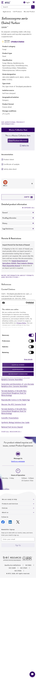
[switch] (31, 341)
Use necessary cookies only (18, 374)
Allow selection (18, 369)
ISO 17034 (17, 571)
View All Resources (10, 432)
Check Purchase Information (18, 140)
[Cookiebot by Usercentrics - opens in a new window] (26, 303)
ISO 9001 (28, 565)
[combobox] (16, 7)
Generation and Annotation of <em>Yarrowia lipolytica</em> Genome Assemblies (17, 385)
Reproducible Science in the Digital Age (15, 400)
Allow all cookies (18, 365)
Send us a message (18, 461)
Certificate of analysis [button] (11, 164)
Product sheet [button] (9, 159)
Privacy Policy (21, 323)
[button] (33, 7)
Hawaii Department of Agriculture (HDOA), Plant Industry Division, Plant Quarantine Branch (17, 263)
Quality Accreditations (13, 565)
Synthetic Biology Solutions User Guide (15, 422)
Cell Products (17, 12)
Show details (28, 359)
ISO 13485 (12, 568)
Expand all (29, 208)
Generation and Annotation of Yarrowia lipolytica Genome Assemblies (15, 378)
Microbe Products (30, 12)
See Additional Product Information (13, 123)
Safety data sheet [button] (10, 169)
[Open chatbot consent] (32, 674)
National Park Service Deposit (12, 427)
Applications (7, 12)
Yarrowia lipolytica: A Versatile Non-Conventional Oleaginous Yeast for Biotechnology (14, 393)
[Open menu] (2, 2)
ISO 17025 (23, 568)
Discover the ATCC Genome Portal (13, 404)
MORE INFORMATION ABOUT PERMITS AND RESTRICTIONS (17, 276)
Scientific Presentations (9, 418)
